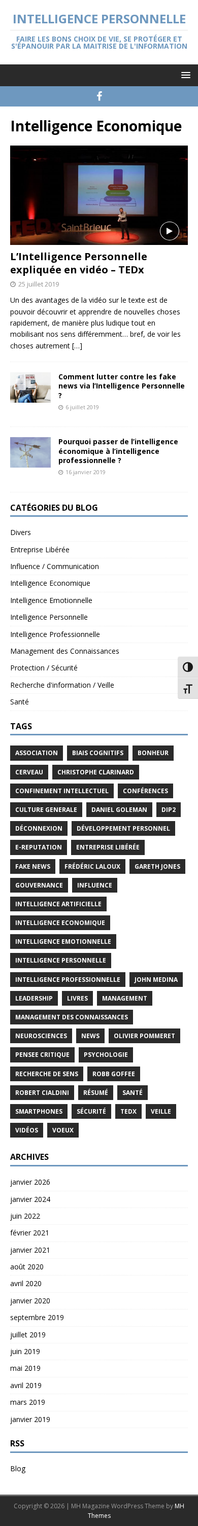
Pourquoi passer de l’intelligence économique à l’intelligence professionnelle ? (118, 451)
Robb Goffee (113, 1074)
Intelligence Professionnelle (55, 634)
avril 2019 (26, 1385)
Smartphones (38, 1111)
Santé (19, 701)
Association (36, 753)
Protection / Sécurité (44, 667)
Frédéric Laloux (92, 866)
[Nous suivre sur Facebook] (99, 96)
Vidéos (26, 1130)
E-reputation (38, 847)
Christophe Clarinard (95, 772)
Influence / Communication (54, 566)
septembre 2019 (37, 1317)
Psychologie (106, 1054)
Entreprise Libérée (40, 549)
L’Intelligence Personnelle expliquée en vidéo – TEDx (78, 263)
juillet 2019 (28, 1334)
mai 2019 (25, 1368)
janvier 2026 (30, 1182)
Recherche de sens (46, 1074)
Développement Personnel (123, 828)
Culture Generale (46, 809)
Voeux (63, 1130)
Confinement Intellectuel (62, 791)
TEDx (128, 1111)
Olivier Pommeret (144, 1036)
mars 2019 (27, 1402)
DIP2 (168, 809)
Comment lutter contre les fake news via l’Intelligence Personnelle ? (121, 386)
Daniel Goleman (119, 809)
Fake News (32, 866)
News (90, 1036)
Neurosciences (41, 1036)
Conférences (145, 791)
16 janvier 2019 (85, 472)
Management (124, 998)
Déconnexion (38, 828)
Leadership (34, 998)
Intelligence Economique (50, 583)
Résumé (95, 1092)
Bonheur (153, 753)
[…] (77, 345)
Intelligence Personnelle (49, 617)
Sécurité (91, 1111)
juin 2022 (25, 1216)
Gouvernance (39, 885)
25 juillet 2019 (38, 284)
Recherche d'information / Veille (62, 685)
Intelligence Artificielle (58, 904)
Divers (20, 532)
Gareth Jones (157, 866)
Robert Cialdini (42, 1092)
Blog (17, 1468)
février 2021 (29, 1232)
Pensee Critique (42, 1054)
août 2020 (27, 1266)
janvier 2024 (30, 1199)
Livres (77, 998)
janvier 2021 (30, 1250)
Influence (94, 885)
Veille (161, 1111)
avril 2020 (26, 1283)
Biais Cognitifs (97, 753)
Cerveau (29, 772)
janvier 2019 (30, 1419)
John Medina (156, 979)
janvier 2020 (30, 1300)
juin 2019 (25, 1351)
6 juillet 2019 (82, 407)
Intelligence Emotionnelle (51, 600)
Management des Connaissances (64, 651)
